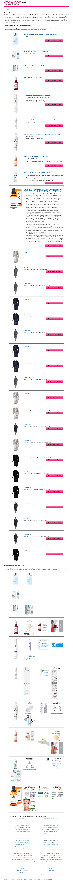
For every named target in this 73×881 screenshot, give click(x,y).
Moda (30, 2)
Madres (41, 2)
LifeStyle (37, 2)
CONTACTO (25, 879)
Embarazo (46, 2)
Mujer (34, 2)
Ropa (38, 879)
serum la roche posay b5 (17, 16)
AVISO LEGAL (19, 879)
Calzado (34, 879)
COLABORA (13, 879)
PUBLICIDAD (6, 879)
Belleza (30, 879)
